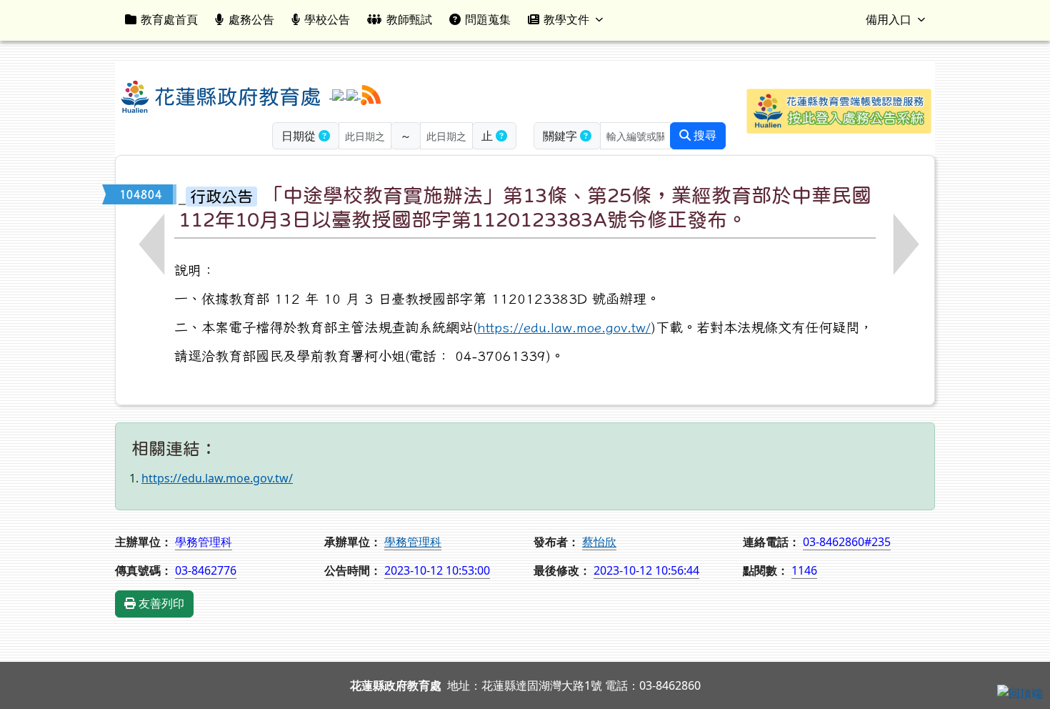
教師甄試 (409, 19)
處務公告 (251, 19)
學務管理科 (412, 542)
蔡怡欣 (599, 542)
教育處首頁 (169, 19)
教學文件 (566, 19)
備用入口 (888, 19)
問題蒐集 (488, 19)
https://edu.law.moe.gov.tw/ (564, 327)
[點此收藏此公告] (182, 194)
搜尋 (703, 135)
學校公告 (327, 19)
